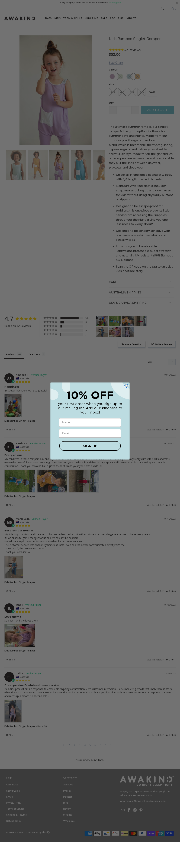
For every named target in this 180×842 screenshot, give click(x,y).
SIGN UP (90, 446)
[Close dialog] (126, 385)
